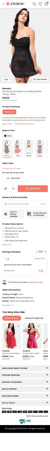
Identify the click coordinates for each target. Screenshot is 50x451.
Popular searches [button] (11, 375)
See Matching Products (24, 124)
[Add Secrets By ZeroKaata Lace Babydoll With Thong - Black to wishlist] (13, 188)
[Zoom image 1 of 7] (25, 45)
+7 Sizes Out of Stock (11, 168)
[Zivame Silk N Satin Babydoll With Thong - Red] (32, 336)
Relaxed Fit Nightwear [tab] (34, 318)
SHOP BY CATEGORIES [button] (12, 382)
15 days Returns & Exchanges (40, 214)
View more (6, 244)
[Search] (34, 4)
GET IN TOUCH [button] (9, 403)
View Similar (42, 79)
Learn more (7, 124)
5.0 (6, 79)
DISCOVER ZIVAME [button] (11, 396)
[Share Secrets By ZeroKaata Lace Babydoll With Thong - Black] (5, 188)
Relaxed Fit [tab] (9, 112)
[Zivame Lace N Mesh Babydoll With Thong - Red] (11, 336)
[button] (3, 4)
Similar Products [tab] (12, 318)
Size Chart (15, 178)
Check (43, 203)
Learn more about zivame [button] (15, 368)
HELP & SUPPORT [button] (10, 389)
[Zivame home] (15, 4)
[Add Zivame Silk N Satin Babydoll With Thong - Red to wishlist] (38, 326)
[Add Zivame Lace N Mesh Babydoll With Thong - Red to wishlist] (18, 326)
